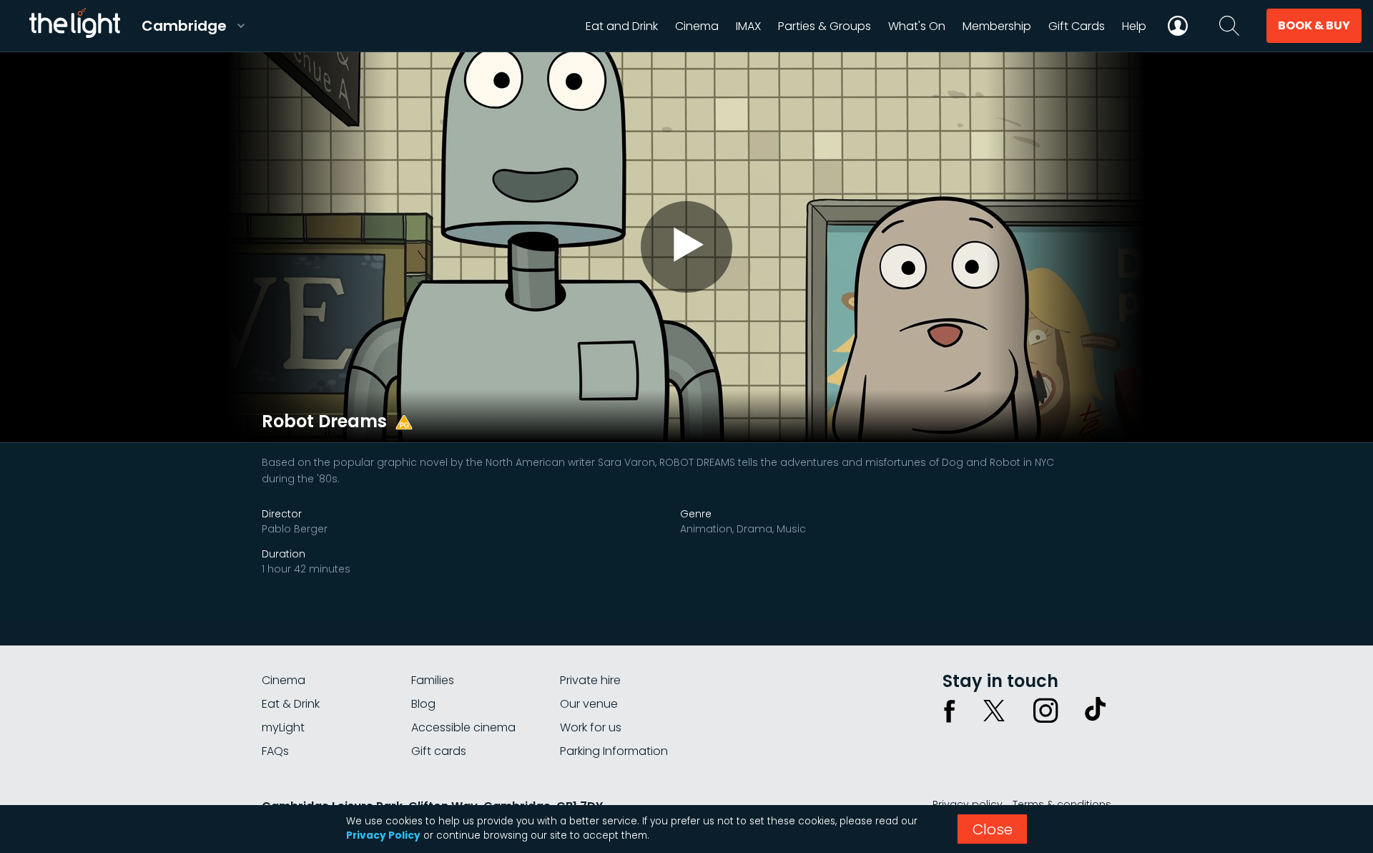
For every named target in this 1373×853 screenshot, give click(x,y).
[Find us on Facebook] (950, 710)
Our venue (589, 704)
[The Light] (74, 26)
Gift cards (438, 751)
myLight (283, 727)
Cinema (283, 680)
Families (432, 680)
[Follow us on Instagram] (1045, 710)
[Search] (1229, 26)
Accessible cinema (463, 727)
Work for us (590, 727)
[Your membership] (1178, 26)
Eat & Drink (291, 704)
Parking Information (614, 751)
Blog (423, 704)
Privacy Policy (383, 835)
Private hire (590, 680)
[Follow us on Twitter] (994, 710)
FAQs (275, 751)
